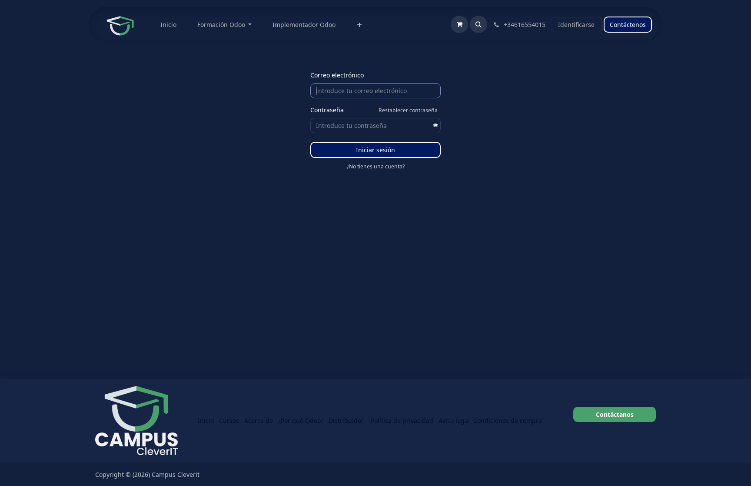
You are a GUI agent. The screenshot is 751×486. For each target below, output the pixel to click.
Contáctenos (628, 24)
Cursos (229, 420)
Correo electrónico (337, 75)
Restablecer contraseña (408, 110)
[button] (478, 24)
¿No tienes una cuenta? (376, 166)
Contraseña (327, 110)
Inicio (206, 420)
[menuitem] (168, 25)
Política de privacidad (402, 420)
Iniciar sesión (375, 150)
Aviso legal (454, 420)
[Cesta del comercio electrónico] (459, 24)
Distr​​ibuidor (347, 420)
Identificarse (576, 24)
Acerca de (258, 420)
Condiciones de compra (507, 420)
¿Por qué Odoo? (300, 420)
